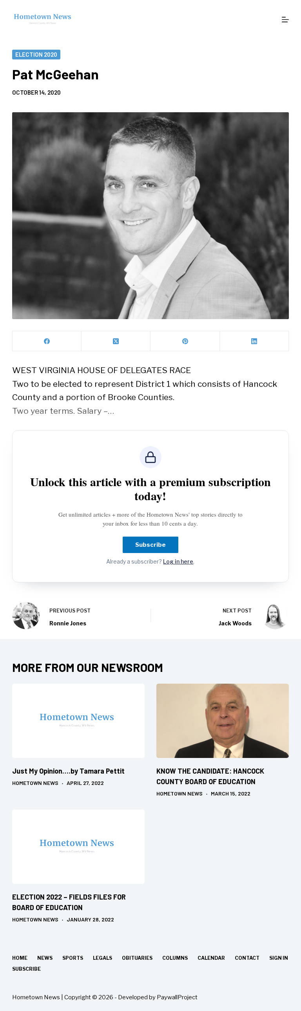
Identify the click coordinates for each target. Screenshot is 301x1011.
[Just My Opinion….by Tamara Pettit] (78, 721)
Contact (247, 958)
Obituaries (137, 958)
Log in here (178, 561)
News (45, 958)
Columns (175, 958)
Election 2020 (36, 54)
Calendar (211, 958)
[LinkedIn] (254, 341)
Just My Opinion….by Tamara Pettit (68, 771)
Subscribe (150, 544)
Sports (72, 958)
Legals (102, 958)
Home (19, 958)
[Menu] (285, 19)
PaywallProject (177, 997)
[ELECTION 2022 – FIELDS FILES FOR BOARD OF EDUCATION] (78, 847)
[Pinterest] (184, 341)
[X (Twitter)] (116, 341)
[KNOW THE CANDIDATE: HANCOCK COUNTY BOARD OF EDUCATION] (222, 721)
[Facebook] (47, 341)
